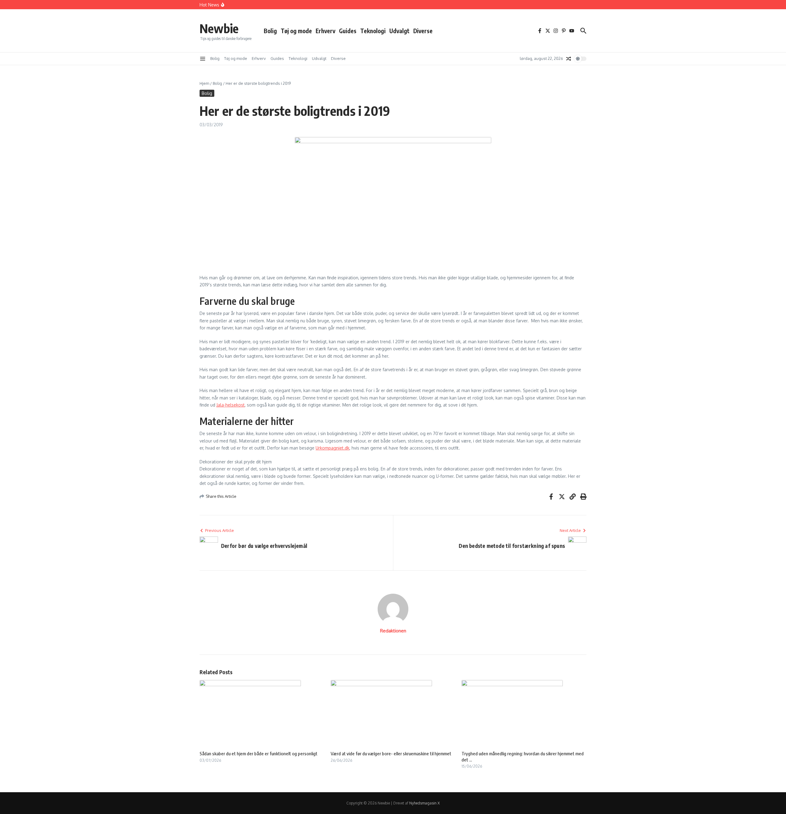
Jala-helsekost (230, 404)
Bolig (270, 30)
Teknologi (373, 30)
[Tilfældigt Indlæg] (568, 58)
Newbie (219, 28)
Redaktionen (393, 631)
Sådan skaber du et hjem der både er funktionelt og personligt (258, 753)
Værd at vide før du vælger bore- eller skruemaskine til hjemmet (391, 753)
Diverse (423, 30)
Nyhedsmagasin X (424, 803)
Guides (347, 30)
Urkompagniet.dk (332, 447)
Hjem (204, 83)
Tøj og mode (296, 30)
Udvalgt (399, 30)
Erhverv (325, 30)
